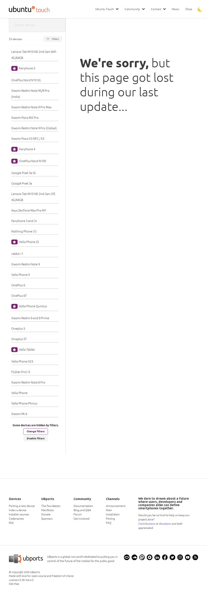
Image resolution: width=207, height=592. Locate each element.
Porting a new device (22, 506)
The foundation (50, 506)
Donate (46, 514)
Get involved (81, 518)
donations (165, 523)
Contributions (146, 523)
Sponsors (47, 518)
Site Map (14, 583)
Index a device (17, 510)
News (175, 9)
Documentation (83, 506)
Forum (78, 514)
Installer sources (19, 514)
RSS (11, 522)
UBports (35, 572)
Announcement (115, 506)
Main (109, 510)
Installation (113, 514)
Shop (188, 9)
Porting (110, 518)
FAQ (108, 522)
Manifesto (47, 510)
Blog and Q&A (82, 510)
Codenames (16, 518)
